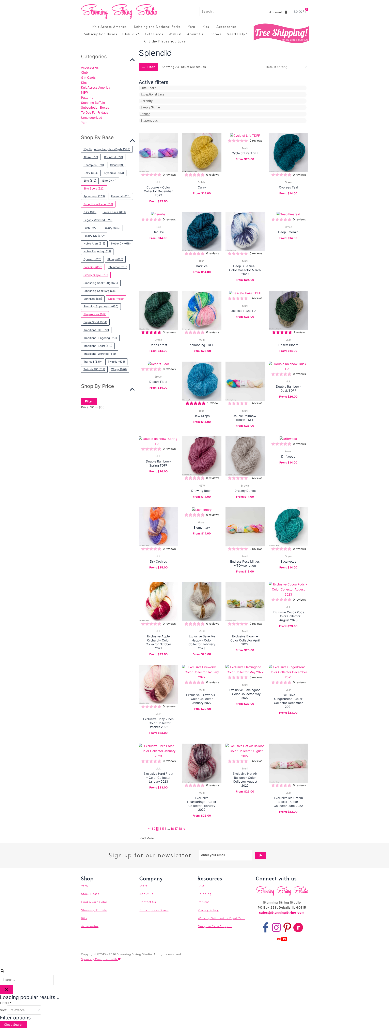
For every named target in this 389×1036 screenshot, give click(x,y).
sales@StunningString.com (282, 912)
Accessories (226, 27)
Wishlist (175, 34)
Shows (216, 34)
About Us (195, 34)
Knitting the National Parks (157, 27)
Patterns (87, 97)
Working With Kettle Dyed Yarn (221, 918)
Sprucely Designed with (99, 959)
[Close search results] (6, 989)
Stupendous (149, 120)
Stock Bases (90, 893)
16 (172, 829)
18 (180, 829)
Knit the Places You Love (164, 41)
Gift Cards (154, 34)
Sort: (3, 1010)
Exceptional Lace (152, 94)
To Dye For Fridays (94, 112)
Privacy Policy (208, 910)
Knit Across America (109, 27)
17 (176, 829)
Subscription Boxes (100, 34)
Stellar (145, 114)
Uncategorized (91, 118)
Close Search (13, 1024)
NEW (84, 92)
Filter (89, 401)
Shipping (205, 893)
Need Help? (237, 34)
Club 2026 (131, 34)
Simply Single (150, 107)
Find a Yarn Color (94, 902)
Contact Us (148, 902)
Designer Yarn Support (215, 926)
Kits (205, 27)
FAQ (201, 885)
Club (84, 72)
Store (143, 885)
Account (277, 12)
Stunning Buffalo (93, 103)
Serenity (146, 101)
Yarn (191, 27)
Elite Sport (148, 88)
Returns (203, 902)
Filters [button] (10, 1002)
